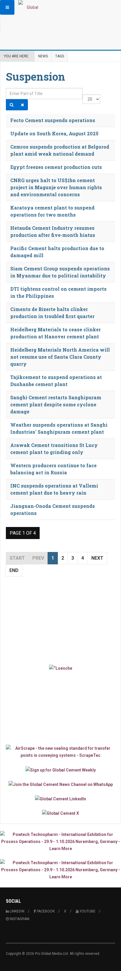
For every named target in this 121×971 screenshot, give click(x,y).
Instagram (19, 919)
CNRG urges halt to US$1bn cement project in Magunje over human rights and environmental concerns (56, 187)
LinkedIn (16, 911)
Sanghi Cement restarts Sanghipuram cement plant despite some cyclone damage (55, 404)
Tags (59, 56)
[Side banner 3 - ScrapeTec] (60, 752)
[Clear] (22, 104)
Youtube (87, 911)
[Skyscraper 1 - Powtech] (60, 841)
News (43, 56)
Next (97, 558)
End (14, 570)
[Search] (11, 104)
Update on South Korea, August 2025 (54, 133)
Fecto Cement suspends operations (52, 120)
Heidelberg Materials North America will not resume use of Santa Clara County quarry (60, 357)
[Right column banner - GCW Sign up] (60, 769)
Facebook (45, 911)
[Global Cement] (30, 7)
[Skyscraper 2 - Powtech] (60, 869)
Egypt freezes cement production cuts (56, 167)
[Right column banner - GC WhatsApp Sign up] (60, 784)
